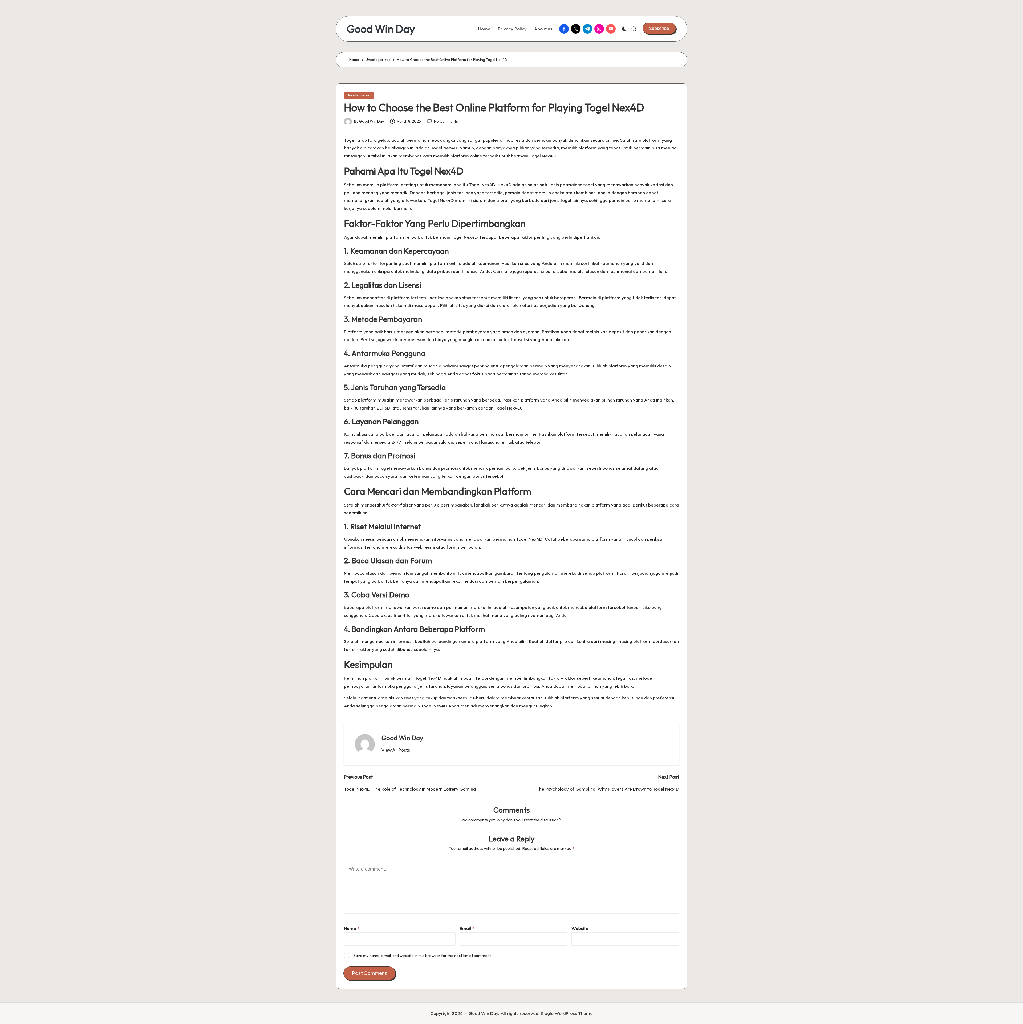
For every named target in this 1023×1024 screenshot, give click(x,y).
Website (579, 928)
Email (467, 928)
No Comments (446, 121)
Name (351, 928)
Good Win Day (381, 29)
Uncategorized (359, 95)
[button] (659, 28)
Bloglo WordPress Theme (567, 1013)
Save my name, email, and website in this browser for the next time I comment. (423, 955)
